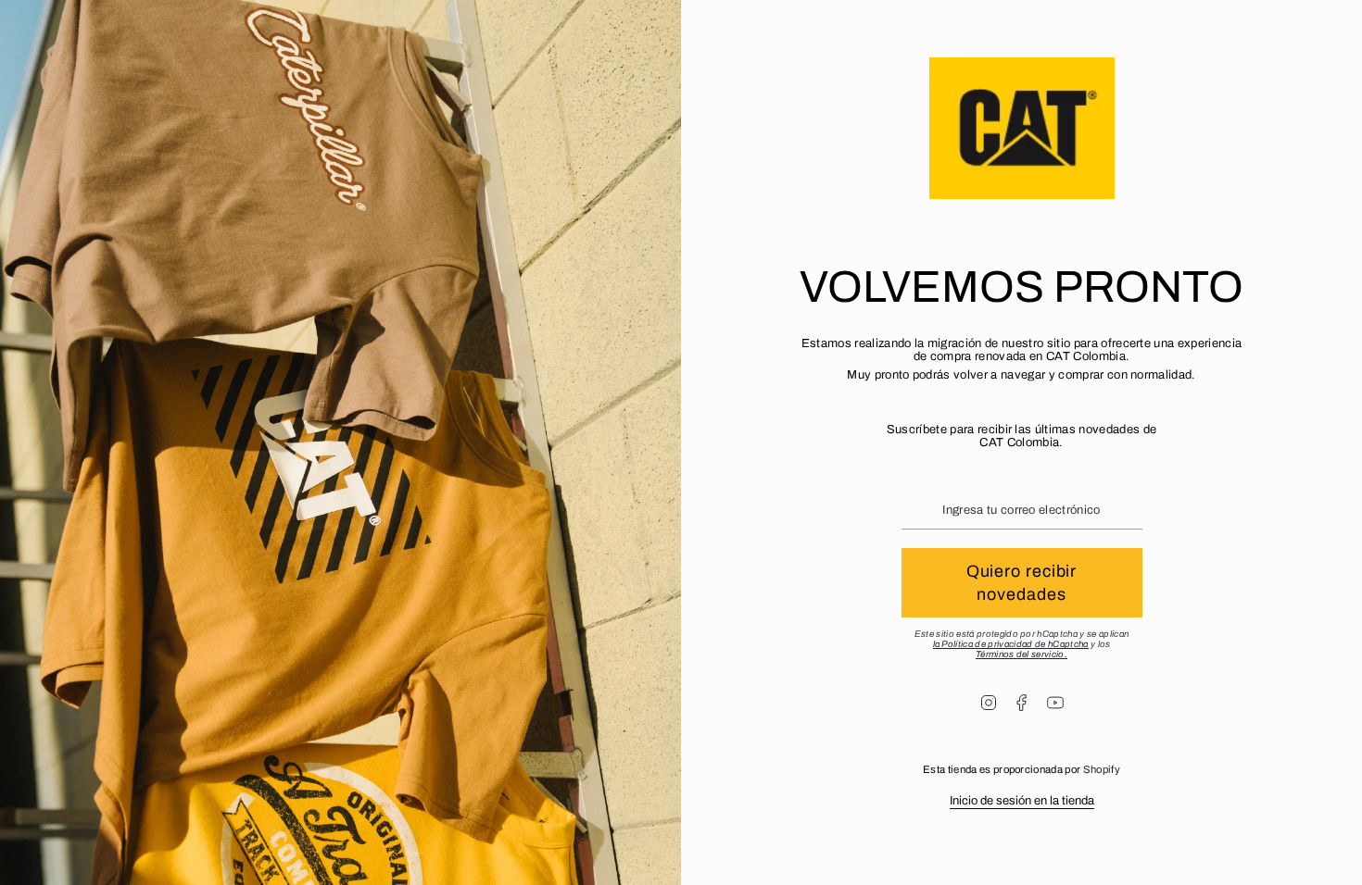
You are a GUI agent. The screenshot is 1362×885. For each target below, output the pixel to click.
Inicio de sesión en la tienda (1022, 800)
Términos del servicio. (1021, 654)
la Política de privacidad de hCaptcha (1011, 644)
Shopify (1101, 769)
